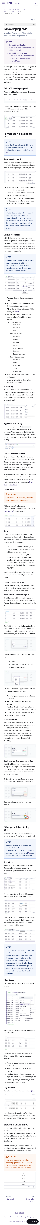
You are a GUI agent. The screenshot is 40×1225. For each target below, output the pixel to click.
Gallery (21, 1212)
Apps (18, 61)
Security (23, 1217)
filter (17, 312)
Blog (18, 1217)
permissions (13, 48)
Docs (16, 1212)
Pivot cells (13, 485)
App (29, 853)
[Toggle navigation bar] (3, 3)
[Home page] (5, 10)
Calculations (8, 511)
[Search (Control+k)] (36, 3)
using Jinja (31, 1091)
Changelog (30, 1217)
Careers (12, 1217)
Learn (17, 4)
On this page (9, 25)
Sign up (6, 1217)
